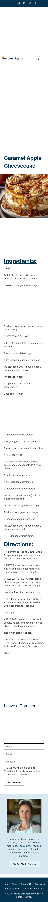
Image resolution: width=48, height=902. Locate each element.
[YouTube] (35, 3)
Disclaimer (40, 884)
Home (6, 884)
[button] (38, 59)
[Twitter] (30, 3)
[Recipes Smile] (12, 59)
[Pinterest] (24, 3)
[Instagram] (19, 3)
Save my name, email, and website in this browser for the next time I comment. (23, 771)
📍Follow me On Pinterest (24, 864)
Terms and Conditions (32, 888)
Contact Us (26, 884)
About (15, 884)
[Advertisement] (24, 31)
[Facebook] (13, 3)
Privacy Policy (12, 888)
